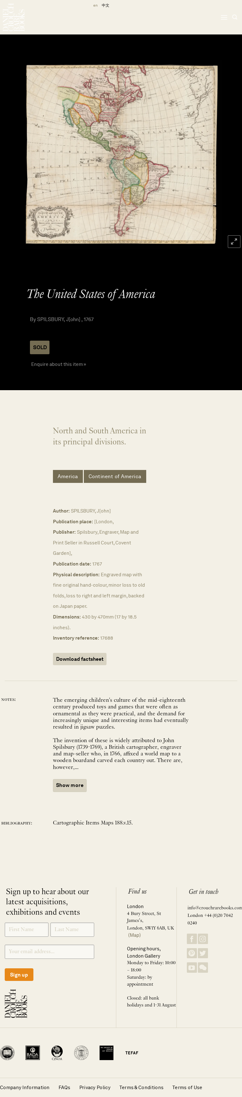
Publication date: (72, 564)
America (68, 476)
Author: (61, 511)
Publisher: (64, 532)
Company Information (25, 1087)
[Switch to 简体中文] (105, 5)
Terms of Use (187, 1087)
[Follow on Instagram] (203, 939)
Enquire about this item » (58, 364)
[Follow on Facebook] (192, 939)
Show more (70, 785)
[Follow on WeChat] (203, 967)
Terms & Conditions (141, 1087)
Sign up (19, 975)
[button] (224, 17)
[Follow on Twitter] (203, 953)
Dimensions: (67, 617)
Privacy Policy (95, 1087)
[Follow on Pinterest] (192, 953)
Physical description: (76, 575)
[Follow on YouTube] (192, 967)
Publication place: (73, 522)
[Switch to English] (94, 5)
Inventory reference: (76, 638)
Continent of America (115, 476)
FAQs (65, 1087)
